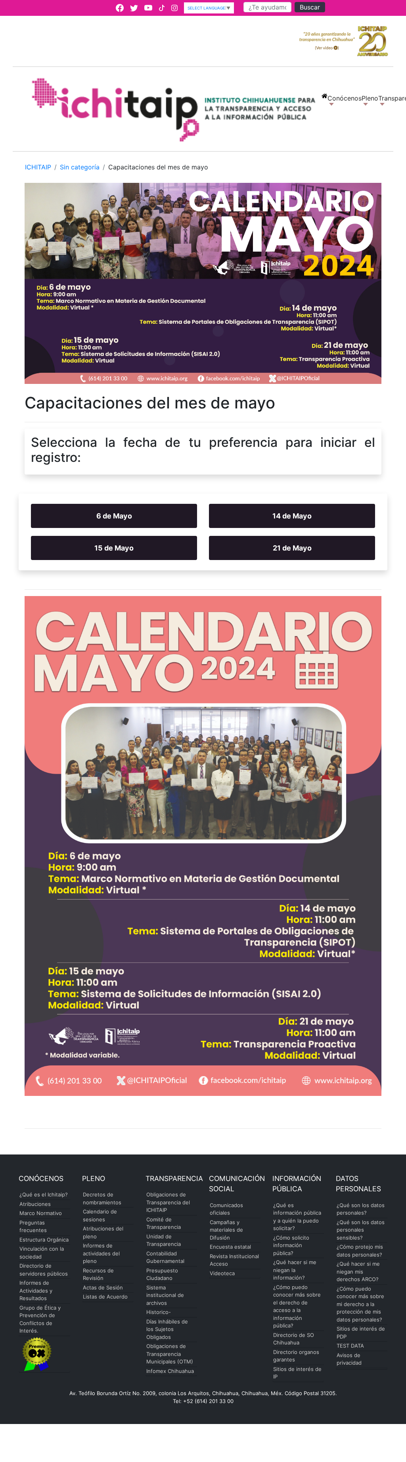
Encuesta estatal (230, 1247)
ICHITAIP (38, 167)
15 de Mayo (114, 548)
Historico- (158, 1312)
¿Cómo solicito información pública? (291, 1245)
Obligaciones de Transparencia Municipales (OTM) (169, 1354)
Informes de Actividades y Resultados (35, 1290)
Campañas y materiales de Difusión (226, 1230)
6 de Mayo (114, 516)
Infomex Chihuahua (170, 1371)
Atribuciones (35, 1204)
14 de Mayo (292, 516)
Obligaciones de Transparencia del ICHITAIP (168, 1202)
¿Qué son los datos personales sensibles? (361, 1230)
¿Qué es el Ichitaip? (43, 1194)
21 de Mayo (292, 548)
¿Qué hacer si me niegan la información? (294, 1270)
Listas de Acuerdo (105, 1296)
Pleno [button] (370, 98)
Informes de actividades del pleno (101, 1253)
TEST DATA (350, 1345)
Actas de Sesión (103, 1287)
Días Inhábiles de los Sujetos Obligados (167, 1329)
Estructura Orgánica (44, 1239)
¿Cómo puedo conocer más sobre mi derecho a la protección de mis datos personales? (360, 1304)
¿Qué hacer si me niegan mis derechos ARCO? (358, 1271)
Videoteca (222, 1273)
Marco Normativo (40, 1213)
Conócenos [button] (344, 102)
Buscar (310, 7)
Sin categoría (80, 167)
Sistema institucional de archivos (165, 1295)
